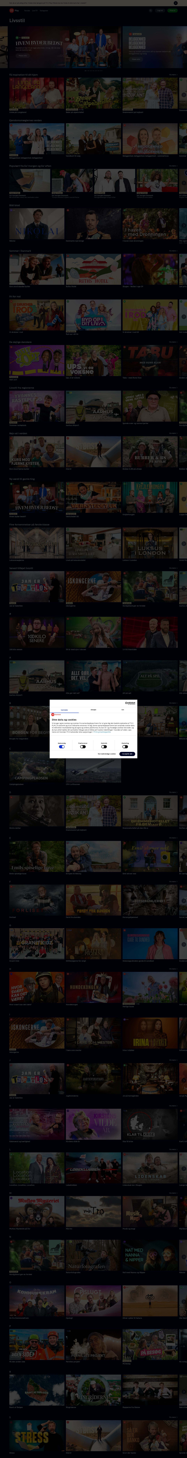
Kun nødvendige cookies (107, 754)
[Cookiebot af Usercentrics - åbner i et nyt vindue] (126, 703)
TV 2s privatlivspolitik (102, 732)
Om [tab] (122, 709)
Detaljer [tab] (93, 709)
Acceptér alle (127, 754)
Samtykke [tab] (64, 710)
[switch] (83, 746)
